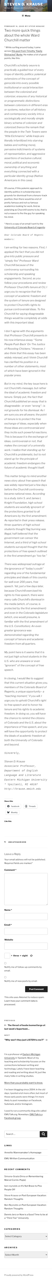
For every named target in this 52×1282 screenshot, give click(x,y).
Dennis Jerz (10, 1214)
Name (8, 910)
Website (8, 939)
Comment (10, 870)
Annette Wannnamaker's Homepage (22, 1152)
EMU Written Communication (19, 1158)
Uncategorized (17, 842)
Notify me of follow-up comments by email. (23, 969)
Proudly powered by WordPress (18, 1275)
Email (8, 925)
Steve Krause (37, 26)
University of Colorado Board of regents (24, 227)
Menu (27, 15)
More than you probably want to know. (23, 1082)
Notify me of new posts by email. (20, 981)
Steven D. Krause (23, 4)
